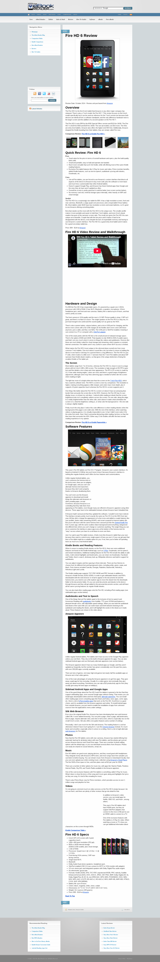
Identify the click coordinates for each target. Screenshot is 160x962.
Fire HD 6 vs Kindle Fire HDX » (93, 134)
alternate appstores (108, 697)
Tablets (50, 19)
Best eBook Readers (37, 45)
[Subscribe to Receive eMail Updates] (53, 95)
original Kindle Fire (121, 522)
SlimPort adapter (99, 332)
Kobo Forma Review (109, 928)
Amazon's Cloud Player (118, 760)
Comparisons (67, 14)
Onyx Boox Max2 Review (111, 938)
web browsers (70, 731)
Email (119, 14)
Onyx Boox (52, 14)
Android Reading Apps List (39, 948)
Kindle (39, 14)
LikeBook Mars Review (110, 931)
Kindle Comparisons (37, 42)
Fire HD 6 (127, 909)
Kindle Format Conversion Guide (41, 945)
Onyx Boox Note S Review (111, 935)
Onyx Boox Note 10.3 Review (112, 948)
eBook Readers (40, 19)
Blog (33, 14)
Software (92, 19)
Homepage (35, 32)
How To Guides (81, 19)
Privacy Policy (122, 958)
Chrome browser (109, 727)
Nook (44, 14)
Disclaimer (129, 958)
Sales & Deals (60, 19)
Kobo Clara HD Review (110, 941)
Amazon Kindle (80, 909)
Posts (125, 14)
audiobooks (87, 601)
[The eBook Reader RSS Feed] (35, 95)
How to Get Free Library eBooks (41, 941)
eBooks (100, 19)
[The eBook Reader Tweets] (44, 95)
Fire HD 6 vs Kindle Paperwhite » (94, 422)
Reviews (70, 19)
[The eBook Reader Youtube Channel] (49, 95)
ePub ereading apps (86, 701)
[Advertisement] (97, 285)
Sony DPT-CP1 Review (110, 945)
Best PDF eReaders (37, 938)
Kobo (59, 14)
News (31, 19)
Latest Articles (36, 109)
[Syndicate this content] (30, 109)
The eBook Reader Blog (38, 35)
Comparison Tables (37, 38)
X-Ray (106, 550)
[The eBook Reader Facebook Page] (39, 95)
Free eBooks (110, 19)
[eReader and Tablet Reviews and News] (41, 10)
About (75, 14)
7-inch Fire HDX (116, 380)
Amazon (110, 103)
